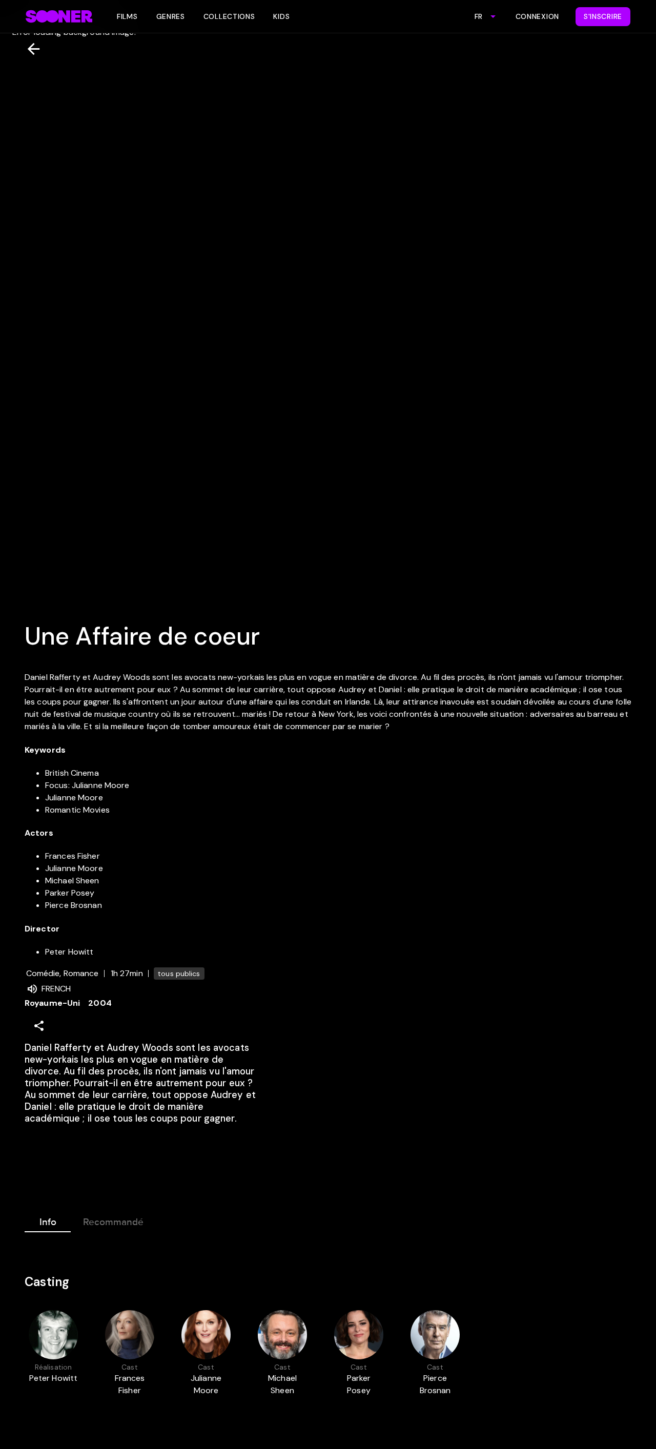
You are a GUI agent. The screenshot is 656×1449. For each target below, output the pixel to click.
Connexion (537, 16)
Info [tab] (47, 1222)
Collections (229, 16)
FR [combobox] (478, 16)
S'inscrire (603, 16)
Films (127, 16)
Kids (281, 16)
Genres (170, 16)
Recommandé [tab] (113, 1222)
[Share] (39, 1026)
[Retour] (29, 49)
